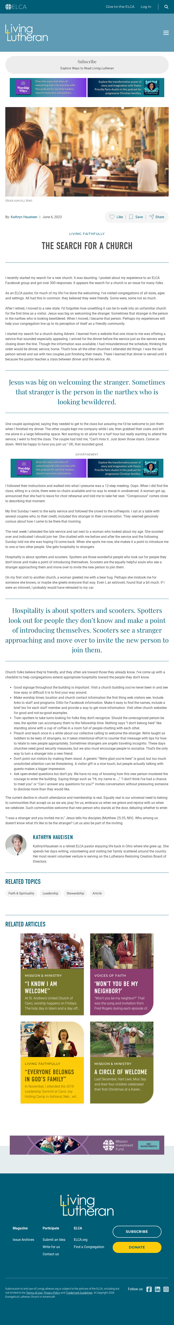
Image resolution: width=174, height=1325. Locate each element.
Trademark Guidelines (79, 1292)
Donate (137, 1247)
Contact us (51, 1254)
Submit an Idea (54, 1240)
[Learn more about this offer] (87, 96)
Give (120, 7)
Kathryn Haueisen (24, 217)
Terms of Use (34, 1292)
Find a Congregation (89, 1247)
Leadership (50, 893)
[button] (166, 7)
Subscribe (137, 1232)
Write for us (51, 1247)
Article (97, 893)
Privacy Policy (52, 1292)
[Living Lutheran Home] (26, 32)
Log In (146, 7)
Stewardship (75, 893)
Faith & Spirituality (21, 893)
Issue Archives (23, 1240)
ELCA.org (80, 1240)
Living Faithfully (87, 234)
